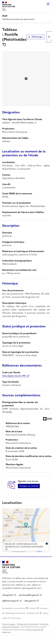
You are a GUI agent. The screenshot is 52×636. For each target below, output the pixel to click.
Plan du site (16, 618)
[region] (26, 530)
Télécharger (37, 36)
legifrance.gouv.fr (10, 600)
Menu (48, 4)
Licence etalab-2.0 (33, 629)
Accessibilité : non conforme (13, 608)
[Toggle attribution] (46, 543)
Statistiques (31, 613)
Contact (32, 608)
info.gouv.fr (7, 595)
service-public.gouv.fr (29, 595)
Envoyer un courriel (29, 486)
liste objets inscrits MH (14, 375)
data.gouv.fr (30, 600)
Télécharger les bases (13, 613)
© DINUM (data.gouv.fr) (24, 543)
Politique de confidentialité (27, 624)
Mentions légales (8, 624)
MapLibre (8, 543)
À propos (44, 608)
